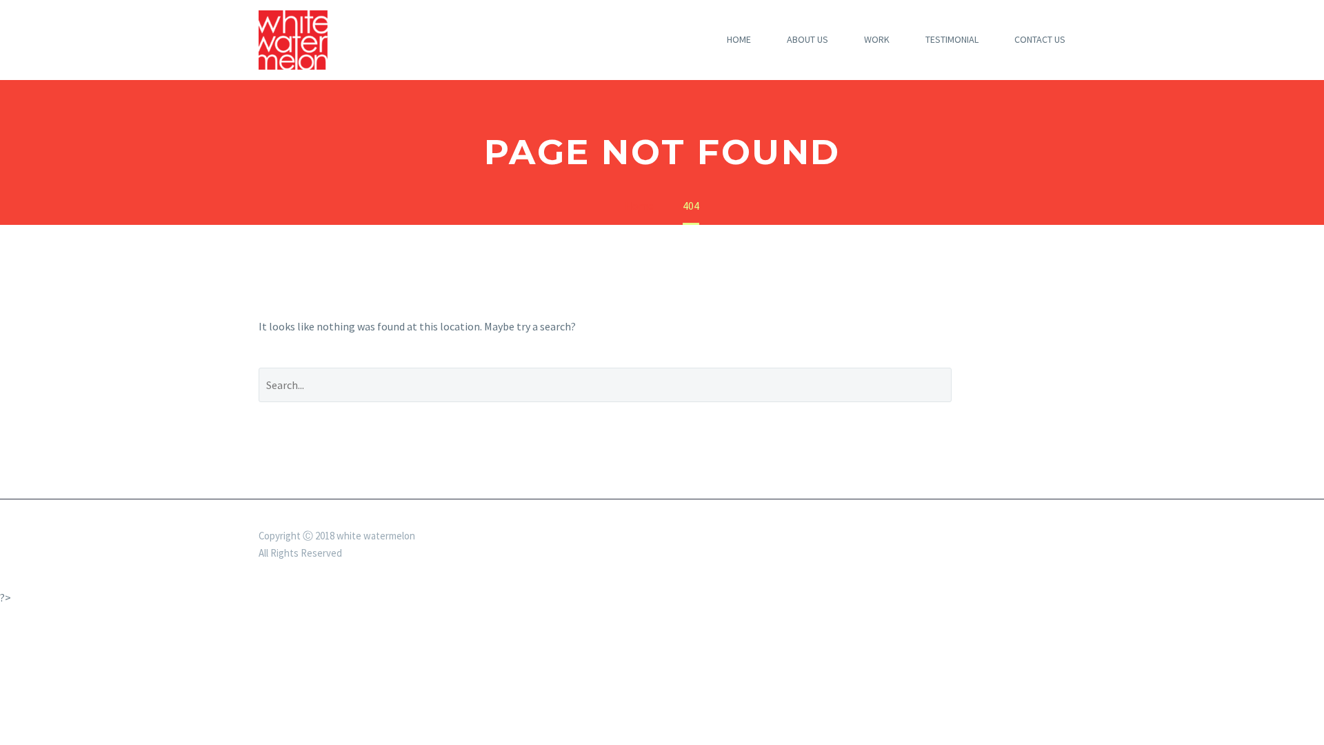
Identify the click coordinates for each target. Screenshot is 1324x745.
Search (1019, 385)
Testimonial (952, 39)
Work (877, 39)
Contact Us (1039, 39)
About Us (807, 39)
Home (739, 39)
